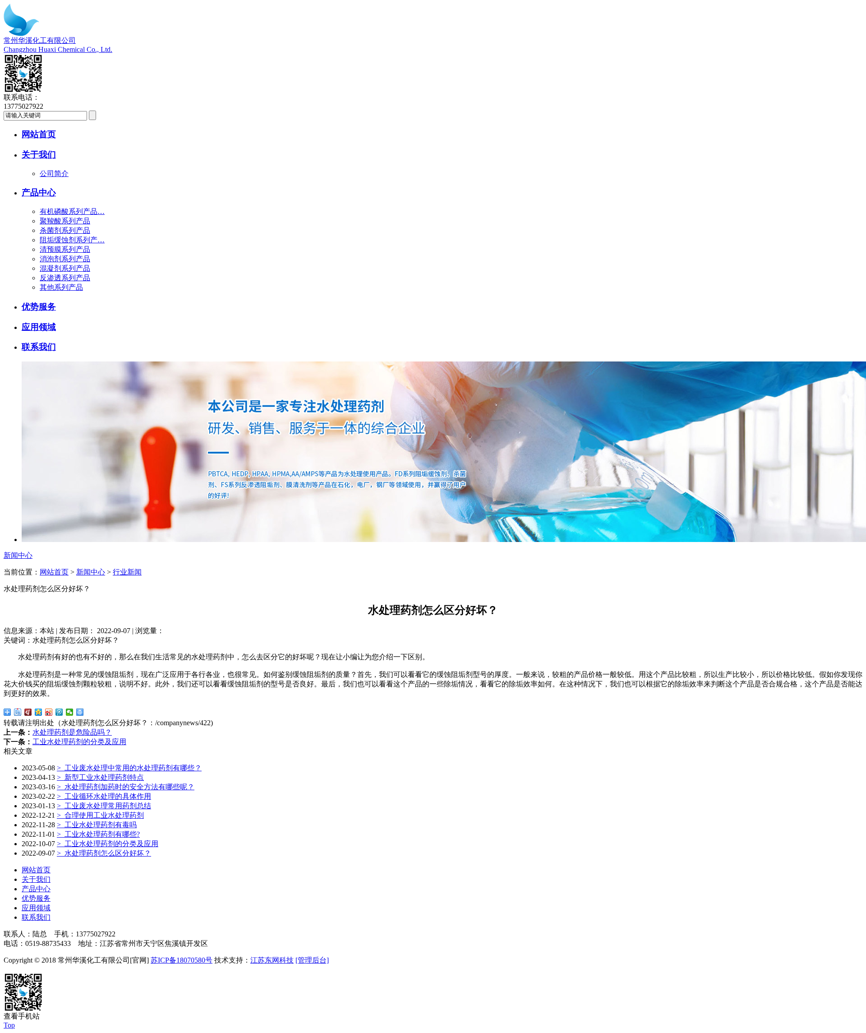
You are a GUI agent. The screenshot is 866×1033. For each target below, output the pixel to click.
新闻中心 (90, 572)
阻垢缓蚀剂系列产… (72, 240)
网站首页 (39, 134)
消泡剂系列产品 (65, 259)
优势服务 (39, 306)
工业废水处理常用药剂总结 (104, 806)
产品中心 (39, 192)
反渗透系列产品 (65, 278)
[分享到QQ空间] (38, 712)
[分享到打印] (80, 712)
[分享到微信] (70, 712)
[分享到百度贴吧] (18, 712)
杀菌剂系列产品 (65, 230)
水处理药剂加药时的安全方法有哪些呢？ (125, 787)
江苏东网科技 (272, 960)
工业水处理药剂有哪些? (98, 834)
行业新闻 (127, 572)
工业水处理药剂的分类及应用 (79, 742)
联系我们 (39, 347)
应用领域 (39, 327)
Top (9, 1025)
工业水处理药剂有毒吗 (97, 825)
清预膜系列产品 (65, 249)
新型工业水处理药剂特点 (100, 777)
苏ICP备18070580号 (181, 960)
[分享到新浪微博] (49, 712)
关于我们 (39, 154)
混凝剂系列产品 (65, 268)
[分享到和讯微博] (28, 712)
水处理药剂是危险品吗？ (72, 732)
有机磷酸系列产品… (72, 211)
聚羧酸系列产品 (65, 221)
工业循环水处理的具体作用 (104, 796)
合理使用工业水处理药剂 (100, 815)
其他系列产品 (61, 287)
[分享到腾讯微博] (59, 712)
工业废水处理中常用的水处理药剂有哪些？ (129, 768)
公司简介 (54, 173)
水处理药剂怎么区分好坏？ (104, 853)
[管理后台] (312, 960)
